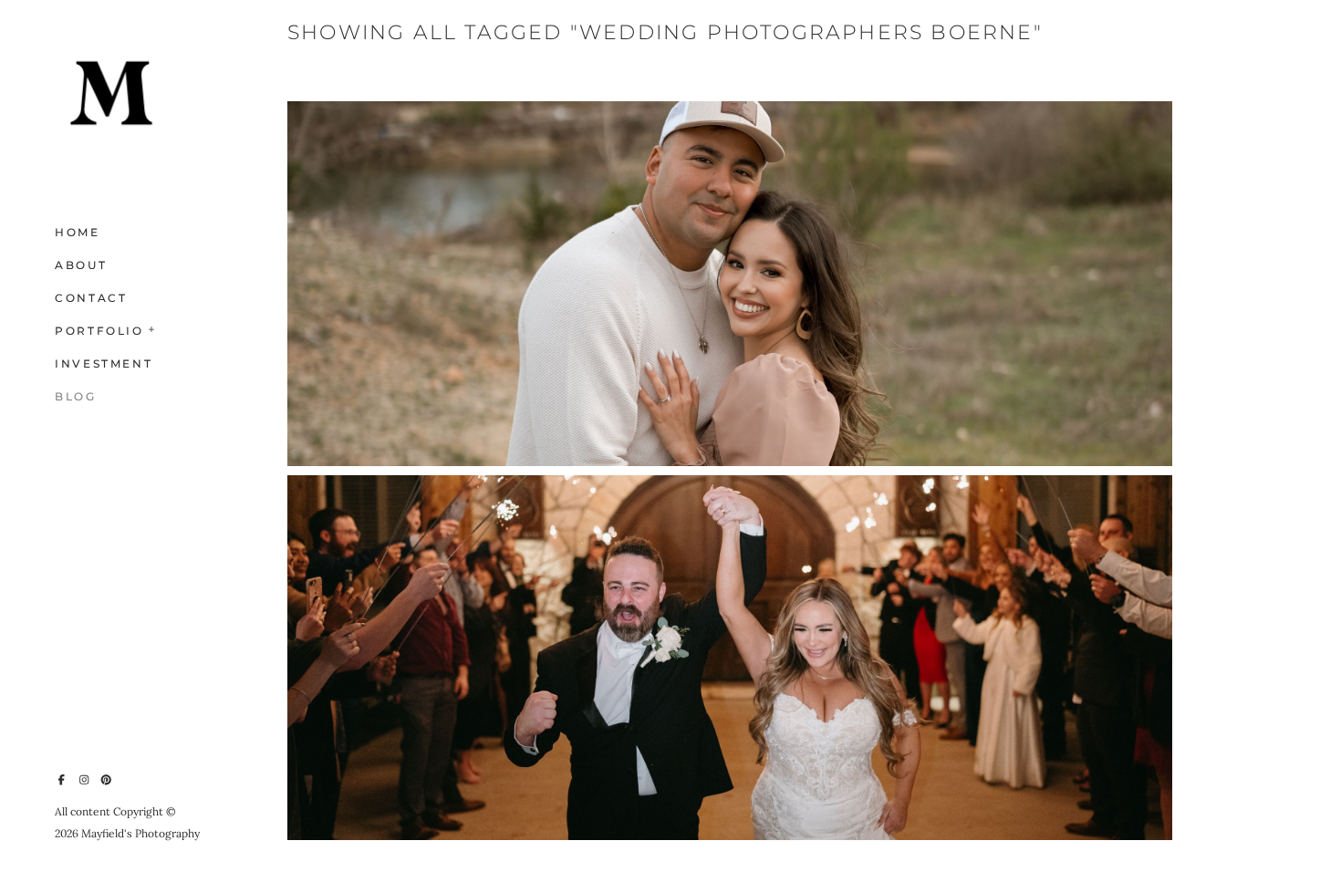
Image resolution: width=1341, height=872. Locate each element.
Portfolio (99, 330)
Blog (76, 396)
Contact (91, 298)
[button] (152, 327)
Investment (103, 363)
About (81, 265)
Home (77, 232)
